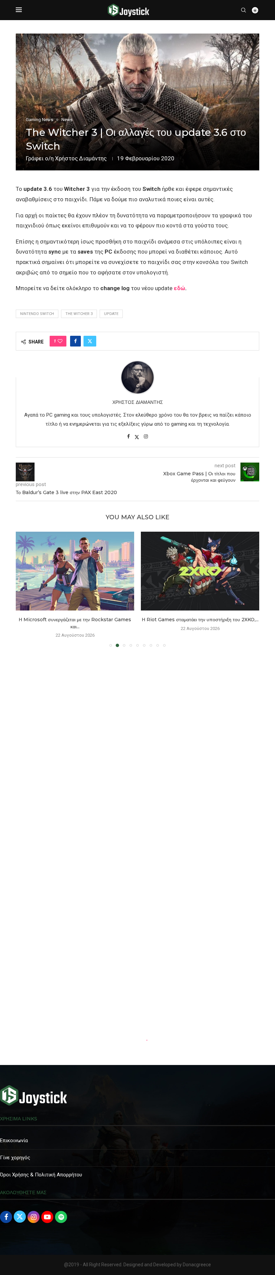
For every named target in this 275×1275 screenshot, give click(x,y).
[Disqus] (137, 749)
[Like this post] (60, 341)
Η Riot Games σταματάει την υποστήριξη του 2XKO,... (75, 620)
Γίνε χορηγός (15, 1158)
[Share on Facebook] (75, 341)
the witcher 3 (79, 314)
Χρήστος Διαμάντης (81, 158)
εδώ (179, 288)
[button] (25, 589)
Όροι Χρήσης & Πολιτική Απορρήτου (41, 1175)
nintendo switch (37, 314)
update (111, 314)
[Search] (243, 10)
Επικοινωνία (14, 1140)
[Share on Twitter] (90, 341)
